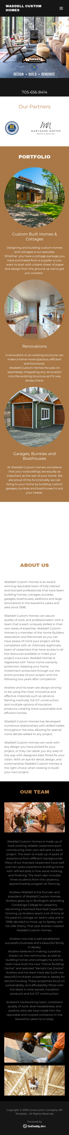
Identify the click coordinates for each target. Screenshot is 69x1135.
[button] (61, 8)
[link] (25, 10)
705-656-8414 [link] (34, 92)
